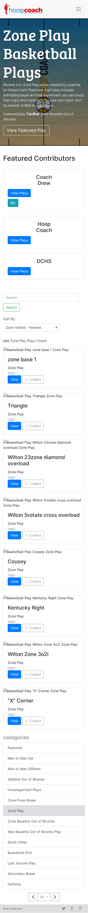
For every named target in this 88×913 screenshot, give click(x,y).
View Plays (19, 193)
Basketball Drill (20, 853)
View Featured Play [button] (26, 130)
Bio (13, 203)
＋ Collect (33, 379)
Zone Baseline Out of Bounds (31, 821)
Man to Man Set (20, 758)
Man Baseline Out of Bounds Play (34, 832)
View (14, 379)
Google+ (80, 908)
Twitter (63, 908)
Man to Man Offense (24, 769)
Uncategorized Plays (24, 790)
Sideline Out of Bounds (26, 779)
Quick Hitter (17, 842)
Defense (14, 884)
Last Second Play (22, 863)
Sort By (9, 319)
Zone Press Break (22, 800)
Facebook (72, 908)
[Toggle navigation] (79, 9)
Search (11, 307)
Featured (15, 748)
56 (42, 897)
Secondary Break (21, 873)
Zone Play (16, 811)
